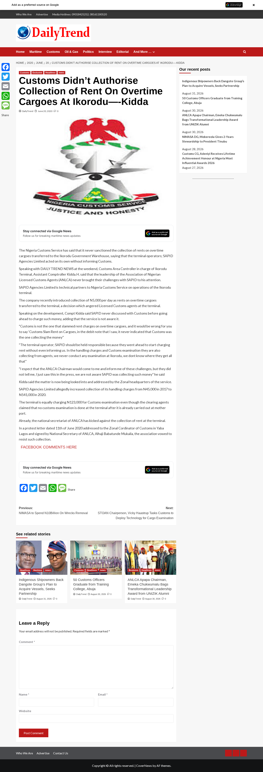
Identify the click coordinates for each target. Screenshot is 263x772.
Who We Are (24, 14)
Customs (53, 51)
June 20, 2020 (45, 111)
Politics (88, 51)
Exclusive (37, 72)
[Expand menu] (154, 52)
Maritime (35, 51)
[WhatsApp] (5, 96)
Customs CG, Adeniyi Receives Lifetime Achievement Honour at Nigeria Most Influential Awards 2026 (208, 158)
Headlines (50, 72)
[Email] (5, 86)
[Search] (244, 52)
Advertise (42, 14)
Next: (135, 512)
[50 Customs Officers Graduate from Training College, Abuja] (96, 558)
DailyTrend (27, 111)
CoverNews (144, 765)
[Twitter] (5, 76)
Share (71, 489)
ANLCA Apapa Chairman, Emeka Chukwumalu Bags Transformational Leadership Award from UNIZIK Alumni (150, 586)
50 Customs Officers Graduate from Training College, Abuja (91, 584)
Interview (105, 51)
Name (24, 694)
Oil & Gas (71, 51)
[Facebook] (5, 67)
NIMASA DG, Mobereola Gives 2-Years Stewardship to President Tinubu (208, 139)
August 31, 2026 (44, 599)
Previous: (53, 510)
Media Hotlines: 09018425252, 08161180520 (79, 14)
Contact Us (60, 753)
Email (103, 694)
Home (20, 51)
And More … (142, 51)
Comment (27, 642)
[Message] (5, 105)
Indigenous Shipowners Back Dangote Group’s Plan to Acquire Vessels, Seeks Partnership (41, 586)
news (61, 72)
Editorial (122, 51)
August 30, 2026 (98, 594)
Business (133, 570)
